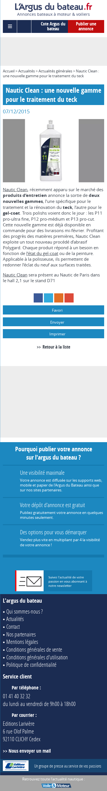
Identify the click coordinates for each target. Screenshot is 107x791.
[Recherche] (24, 26)
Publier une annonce (86, 26)
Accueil (9, 71)
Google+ (69, 297)
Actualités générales (55, 71)
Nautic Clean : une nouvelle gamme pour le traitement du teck (51, 73)
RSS (58, 297)
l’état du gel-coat (42, 253)
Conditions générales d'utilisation (37, 657)
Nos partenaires (21, 634)
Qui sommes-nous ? (24, 611)
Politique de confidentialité (31, 664)
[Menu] (10, 26)
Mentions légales (22, 641)
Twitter (48, 297)
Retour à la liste (56, 347)
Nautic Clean (15, 189)
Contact (13, 626)
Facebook (38, 297)
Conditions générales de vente (34, 649)
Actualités (26, 71)
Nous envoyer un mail (30, 751)
